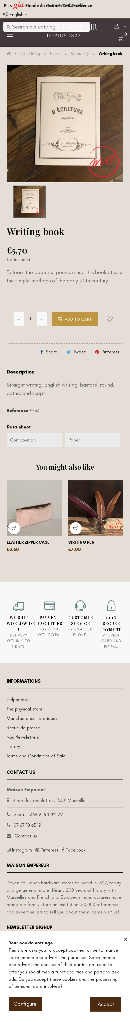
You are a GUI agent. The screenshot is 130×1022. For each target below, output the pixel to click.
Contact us (26, 836)
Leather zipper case (28, 542)
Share (51, 352)
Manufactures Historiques (32, 718)
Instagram (22, 850)
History (13, 746)
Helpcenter (18, 699)
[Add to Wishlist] (109, 319)
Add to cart (77, 319)
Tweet (80, 352)
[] (76, 528)
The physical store (25, 709)
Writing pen (81, 542)
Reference (18, 410)
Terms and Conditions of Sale (36, 756)
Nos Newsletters (23, 737)
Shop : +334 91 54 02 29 (38, 814)
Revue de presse (23, 728)
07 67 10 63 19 (27, 825)
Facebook (76, 850)
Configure (25, 1004)
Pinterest (110, 352)
